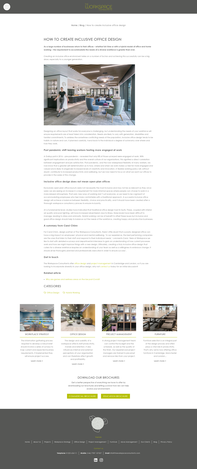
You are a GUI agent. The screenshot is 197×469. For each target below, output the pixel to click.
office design (80, 263)
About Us (37, 442)
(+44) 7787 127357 (94, 453)
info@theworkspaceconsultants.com (125, 453)
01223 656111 (71, 453)
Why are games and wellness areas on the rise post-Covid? (73, 279)
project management (101, 263)
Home (74, 25)
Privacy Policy (166, 442)
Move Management (129, 442)
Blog (82, 25)
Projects (47, 442)
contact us (105, 266)
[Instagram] (101, 461)
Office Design (53, 293)
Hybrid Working (73, 293)
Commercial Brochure (82, 396)
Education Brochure (115, 396)
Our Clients (145, 442)
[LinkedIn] (95, 461)
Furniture (113, 442)
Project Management (97, 442)
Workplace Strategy (62, 442)
